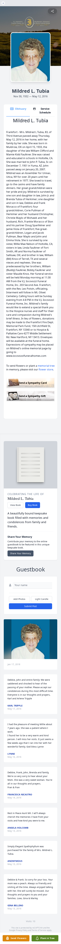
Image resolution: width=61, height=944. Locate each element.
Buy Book (32, 505)
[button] (30, 639)
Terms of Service (39, 930)
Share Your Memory (20, 553)
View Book (15, 505)
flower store (46, 369)
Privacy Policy (22, 930)
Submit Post (30, 606)
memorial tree (46, 365)
